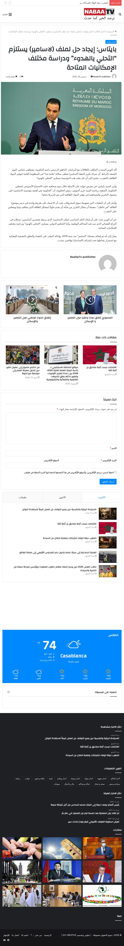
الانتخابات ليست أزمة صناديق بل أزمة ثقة (101, 368)
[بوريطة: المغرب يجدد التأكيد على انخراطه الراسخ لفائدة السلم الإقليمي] (62, 871)
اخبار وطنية (88, 31)
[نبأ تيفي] (99, 14)
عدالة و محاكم (84, 784)
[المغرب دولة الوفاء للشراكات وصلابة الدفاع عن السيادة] (108, 542)
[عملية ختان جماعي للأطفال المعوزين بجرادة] (21, 896)
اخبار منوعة (75, 778)
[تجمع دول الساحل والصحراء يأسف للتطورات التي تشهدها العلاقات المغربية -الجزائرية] (102, 896)
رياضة (18, 778)
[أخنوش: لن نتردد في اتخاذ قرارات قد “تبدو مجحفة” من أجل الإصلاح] (102, 848)
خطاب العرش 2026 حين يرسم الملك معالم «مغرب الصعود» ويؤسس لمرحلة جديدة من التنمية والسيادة (55, 569)
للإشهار (6, 935)
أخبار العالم (100, 31)
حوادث (27, 778)
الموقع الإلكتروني (51, 460)
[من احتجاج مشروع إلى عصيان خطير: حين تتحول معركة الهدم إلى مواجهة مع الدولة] (23, 354)
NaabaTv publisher (102, 76)
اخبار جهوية (101, 778)
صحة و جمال (99, 784)
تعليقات (22, 497)
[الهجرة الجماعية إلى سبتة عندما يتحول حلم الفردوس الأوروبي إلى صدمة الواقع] (108, 557)
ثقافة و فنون (39, 778)
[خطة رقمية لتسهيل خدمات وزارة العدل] (102, 871)
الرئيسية (111, 31)
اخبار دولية (88, 778)
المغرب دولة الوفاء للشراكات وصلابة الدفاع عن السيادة (83, 2)
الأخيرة (101, 497)
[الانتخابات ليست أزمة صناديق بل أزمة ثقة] (100, 354)
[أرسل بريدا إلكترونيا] (92, 76)
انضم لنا (24, 935)
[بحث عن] (120, 15)
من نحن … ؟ (36, 935)
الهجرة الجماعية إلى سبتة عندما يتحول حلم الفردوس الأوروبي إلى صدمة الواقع (58, 552)
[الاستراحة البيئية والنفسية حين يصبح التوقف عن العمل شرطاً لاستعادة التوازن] (108, 514)
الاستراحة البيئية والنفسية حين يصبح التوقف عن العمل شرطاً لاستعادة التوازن (59, 509)
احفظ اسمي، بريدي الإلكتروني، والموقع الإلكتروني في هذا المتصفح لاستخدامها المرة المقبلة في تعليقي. (69, 472)
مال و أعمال (69, 784)
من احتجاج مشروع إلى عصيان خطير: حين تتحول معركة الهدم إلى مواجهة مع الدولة (23, 370)
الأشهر (62, 497)
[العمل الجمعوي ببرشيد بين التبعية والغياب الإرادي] (21, 848)
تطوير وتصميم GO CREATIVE (76, 935)
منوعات (57, 784)
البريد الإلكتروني (109, 460)
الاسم (113, 448)
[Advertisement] (62, 607)
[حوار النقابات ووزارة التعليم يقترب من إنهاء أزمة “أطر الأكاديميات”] (62, 896)
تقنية (51, 778)
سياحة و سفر (114, 784)
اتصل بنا (15, 935)
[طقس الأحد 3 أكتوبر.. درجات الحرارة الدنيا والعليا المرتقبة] (62, 848)
